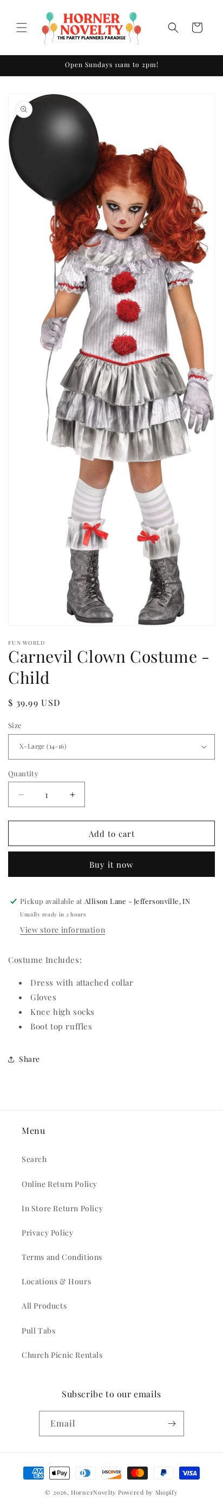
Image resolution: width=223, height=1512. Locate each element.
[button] (22, 27)
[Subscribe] (171, 1423)
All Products (44, 1305)
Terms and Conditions (62, 1257)
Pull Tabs (38, 1330)
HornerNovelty (93, 1492)
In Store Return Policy (62, 1208)
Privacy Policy (47, 1232)
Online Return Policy (59, 1184)
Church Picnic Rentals (62, 1355)
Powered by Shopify (148, 1492)
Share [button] (29, 1059)
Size (15, 725)
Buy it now (111, 864)
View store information (62, 930)
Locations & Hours (56, 1281)
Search (34, 1159)
